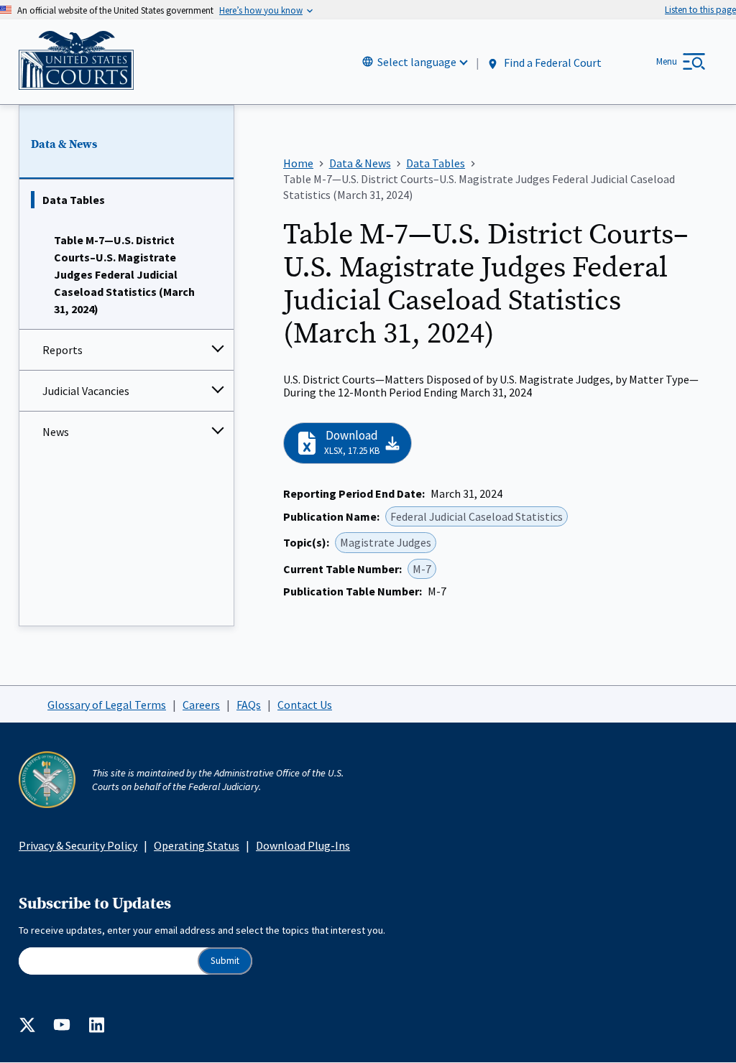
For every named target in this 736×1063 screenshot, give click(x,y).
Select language (416, 62)
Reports (62, 350)
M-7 (422, 569)
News (55, 431)
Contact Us (304, 704)
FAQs (248, 704)
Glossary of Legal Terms (106, 704)
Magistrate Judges (385, 542)
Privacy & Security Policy (78, 845)
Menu (666, 61)
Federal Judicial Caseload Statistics (476, 516)
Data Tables (73, 199)
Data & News (64, 144)
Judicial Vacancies (85, 391)
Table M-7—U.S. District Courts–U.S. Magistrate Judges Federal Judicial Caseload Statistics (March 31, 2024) (124, 274)
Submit (225, 961)
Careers (201, 704)
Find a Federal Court (552, 62)
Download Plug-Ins (303, 845)
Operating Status (196, 845)
